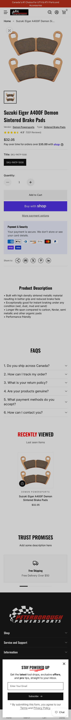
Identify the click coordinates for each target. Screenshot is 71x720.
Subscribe (34, 696)
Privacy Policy (41, 707)
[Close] (64, 664)
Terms (23, 707)
